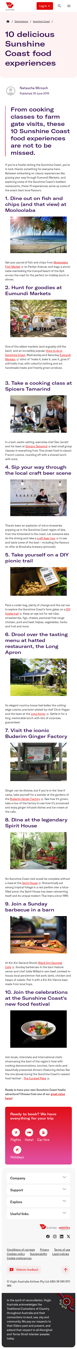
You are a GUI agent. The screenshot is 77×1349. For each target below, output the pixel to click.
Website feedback (27, 1269)
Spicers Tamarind (36, 446)
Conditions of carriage (21, 1249)
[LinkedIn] (61, 1236)
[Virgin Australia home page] (10, 6)
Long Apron (38, 713)
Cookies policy (16, 1254)
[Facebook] (48, 1236)
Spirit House (30, 883)
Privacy (44, 1249)
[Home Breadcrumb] (8, 21)
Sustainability (38, 1254)
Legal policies (60, 1254)
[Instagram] (54, 1236)
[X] (68, 1236)
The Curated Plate (35, 1078)
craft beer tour (46, 538)
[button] (45, 6)
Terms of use (62, 1249)
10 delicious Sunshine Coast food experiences (30, 48)
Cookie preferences (19, 1258)
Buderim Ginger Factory (25, 799)
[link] (21, 21)
